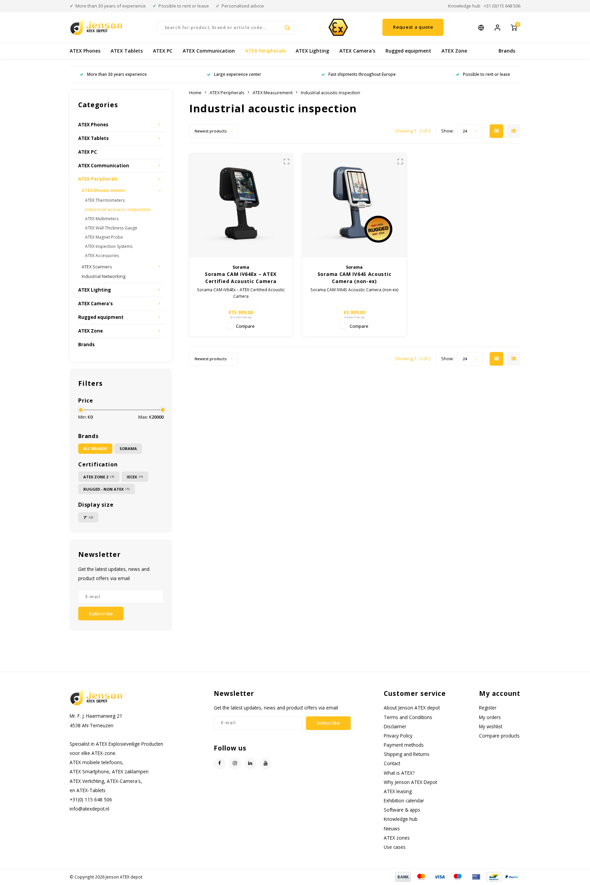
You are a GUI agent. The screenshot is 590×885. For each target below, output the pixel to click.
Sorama (128, 448)
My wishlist (490, 726)
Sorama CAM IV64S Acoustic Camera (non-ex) (355, 277)
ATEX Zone (454, 50)
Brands (506, 50)
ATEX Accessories (102, 255)
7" (88, 517)
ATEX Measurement (103, 190)
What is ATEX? (399, 773)
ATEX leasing (398, 791)
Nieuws (392, 828)
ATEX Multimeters (101, 219)
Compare (245, 326)
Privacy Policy (398, 735)
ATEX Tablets (127, 50)
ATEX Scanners (97, 267)
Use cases (395, 847)
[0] (514, 27)
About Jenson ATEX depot (412, 707)
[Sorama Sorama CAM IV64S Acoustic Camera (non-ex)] (354, 205)
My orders (490, 717)
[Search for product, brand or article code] (287, 27)
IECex (135, 476)
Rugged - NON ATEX (106, 489)
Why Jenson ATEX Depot (410, 782)
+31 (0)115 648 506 (502, 6)
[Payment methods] (402, 876)
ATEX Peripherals (265, 50)
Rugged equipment (408, 50)
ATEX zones (397, 837)
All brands (95, 448)
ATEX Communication (209, 50)
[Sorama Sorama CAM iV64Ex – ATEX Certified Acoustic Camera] (241, 205)
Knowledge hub (464, 6)
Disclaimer (395, 726)
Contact (392, 763)
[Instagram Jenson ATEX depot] (235, 764)
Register (487, 707)
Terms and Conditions (408, 717)
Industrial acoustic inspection (118, 209)
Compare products (499, 735)
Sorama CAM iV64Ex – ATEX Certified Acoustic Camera (241, 277)
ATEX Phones (85, 50)
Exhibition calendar (404, 800)
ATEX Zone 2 (98, 476)
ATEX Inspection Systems (108, 246)
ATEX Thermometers (105, 200)
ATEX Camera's (357, 50)
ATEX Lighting (312, 50)
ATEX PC (162, 50)
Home (195, 93)
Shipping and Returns (407, 754)
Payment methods (404, 745)
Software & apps (402, 809)
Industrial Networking (103, 276)
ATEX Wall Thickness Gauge (111, 228)
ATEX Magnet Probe (104, 237)
